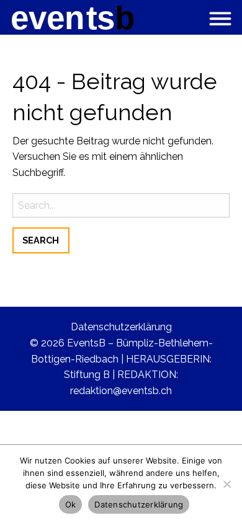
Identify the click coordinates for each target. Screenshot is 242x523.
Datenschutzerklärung (121, 327)
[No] (226, 484)
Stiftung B (87, 374)
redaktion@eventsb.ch (121, 391)
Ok (70, 504)
